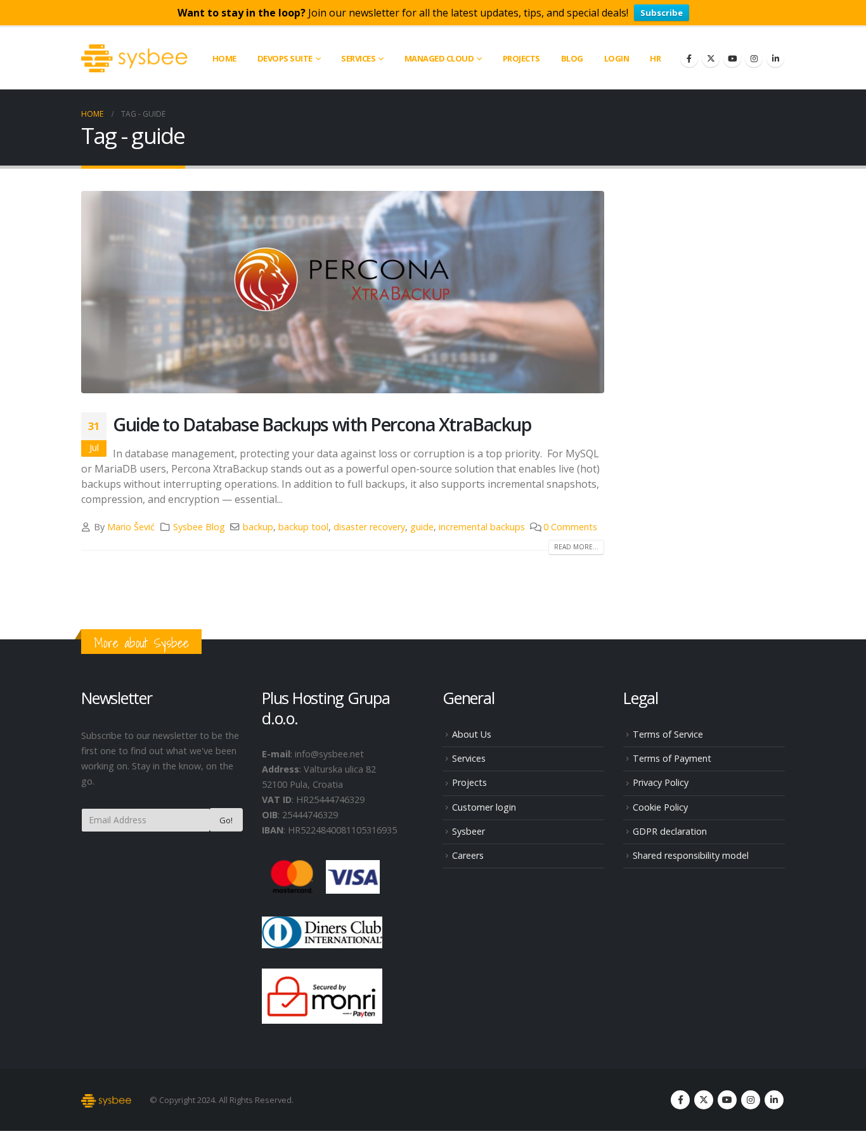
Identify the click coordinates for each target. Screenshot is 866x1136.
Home (224, 58)
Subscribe (661, 12)
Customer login (484, 807)
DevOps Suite (285, 58)
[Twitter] (711, 58)
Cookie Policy (660, 807)
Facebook (680, 1099)
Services (469, 758)
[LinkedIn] (775, 58)
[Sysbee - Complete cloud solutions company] (135, 58)
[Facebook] (689, 58)
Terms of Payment (672, 758)
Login (617, 58)
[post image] (342, 292)
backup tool (303, 527)
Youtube (727, 1099)
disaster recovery (369, 527)
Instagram (750, 1099)
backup (258, 527)
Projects (521, 58)
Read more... (576, 546)
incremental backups (482, 527)
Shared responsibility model (691, 855)
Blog (572, 58)
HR (655, 58)
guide (422, 527)
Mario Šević (131, 527)
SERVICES (358, 58)
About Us (471, 734)
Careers (468, 855)
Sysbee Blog (199, 527)
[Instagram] (754, 58)
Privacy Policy (660, 782)
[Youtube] (732, 58)
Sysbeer (468, 831)
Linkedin (774, 1099)
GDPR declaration (670, 831)
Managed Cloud (439, 58)
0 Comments (570, 527)
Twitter (703, 1099)
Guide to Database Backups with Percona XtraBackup (322, 424)
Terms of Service (668, 734)
